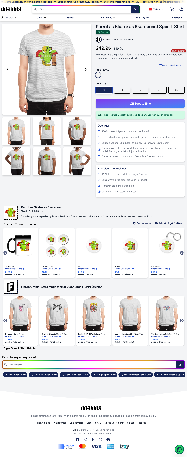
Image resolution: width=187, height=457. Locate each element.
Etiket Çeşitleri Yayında (116, 1)
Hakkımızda (43, 422)
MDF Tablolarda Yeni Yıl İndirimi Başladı (157, 1)
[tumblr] (93, 440)
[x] (101, 440)
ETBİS (75, 430)
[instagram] (86, 440)
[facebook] (78, 440)
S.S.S (98, 422)
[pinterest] (108, 440)
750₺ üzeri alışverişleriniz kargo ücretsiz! (29, 1)
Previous (5, 253)
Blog (89, 422)
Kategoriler (60, 422)
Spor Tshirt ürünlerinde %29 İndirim (78, 1)
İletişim (142, 422)
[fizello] (93, 408)
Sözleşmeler (76, 422)
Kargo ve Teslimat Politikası (119, 422)
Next (182, 253)
